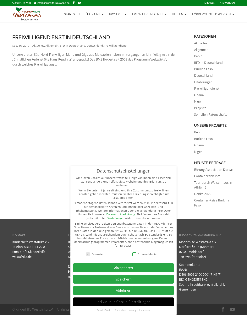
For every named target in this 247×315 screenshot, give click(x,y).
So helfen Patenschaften (211, 114)
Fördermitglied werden (211, 14)
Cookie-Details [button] (104, 310)
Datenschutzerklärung (120, 214)
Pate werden (227, 3)
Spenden (210, 3)
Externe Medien (148, 254)
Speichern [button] (123, 279)
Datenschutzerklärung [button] (125, 310)
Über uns (93, 14)
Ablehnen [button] (123, 290)
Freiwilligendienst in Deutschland (61, 37)
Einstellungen (115, 218)
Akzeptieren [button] (123, 267)
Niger (198, 101)
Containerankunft (207, 176)
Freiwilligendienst (147, 14)
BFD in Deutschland (72, 45)
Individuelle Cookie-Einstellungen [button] (123, 301)
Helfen (177, 14)
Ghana (199, 95)
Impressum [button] (144, 310)
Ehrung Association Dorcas (213, 170)
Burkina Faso (203, 69)
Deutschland (95, 45)
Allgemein (52, 45)
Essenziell (97, 254)
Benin (198, 56)
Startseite (72, 14)
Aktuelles (38, 45)
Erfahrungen (203, 82)
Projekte (116, 14)
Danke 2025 (202, 194)
